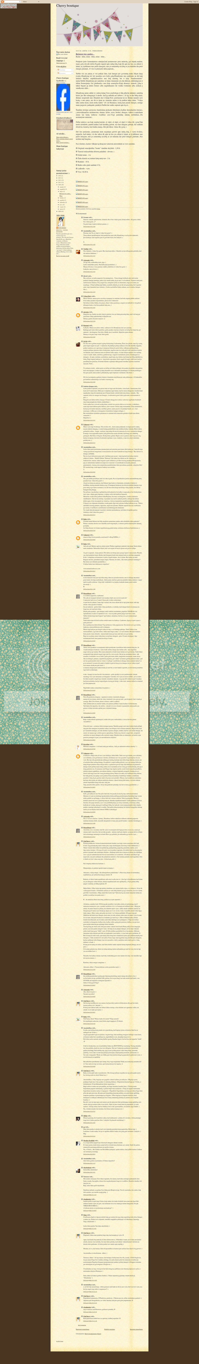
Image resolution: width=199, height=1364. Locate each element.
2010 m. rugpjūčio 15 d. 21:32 (90, 1291)
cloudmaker (87, 1199)
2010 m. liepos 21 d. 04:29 (89, 641)
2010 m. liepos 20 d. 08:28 (89, 539)
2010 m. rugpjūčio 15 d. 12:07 (90, 1280)
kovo (61, 204)
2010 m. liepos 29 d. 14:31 (89, 1172)
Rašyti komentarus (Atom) (93, 1334)
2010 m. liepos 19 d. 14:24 (89, 271)
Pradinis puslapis (109, 1329)
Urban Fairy (87, 296)
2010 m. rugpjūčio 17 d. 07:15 (90, 1312)
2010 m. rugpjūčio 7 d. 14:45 (89, 1228)
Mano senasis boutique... (62, 142)
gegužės (62, 200)
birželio (62, 198)
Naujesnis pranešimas (82, 1329)
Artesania (86, 260)
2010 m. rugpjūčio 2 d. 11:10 (89, 1195)
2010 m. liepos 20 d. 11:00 (89, 589)
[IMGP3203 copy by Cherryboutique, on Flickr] (82, 206)
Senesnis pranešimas (136, 1329)
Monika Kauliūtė (88, 1140)
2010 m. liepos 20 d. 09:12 (89, 571)
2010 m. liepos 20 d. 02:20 (89, 472)
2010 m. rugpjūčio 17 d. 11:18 (90, 1321)
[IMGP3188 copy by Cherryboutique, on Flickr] (82, 194)
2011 (59, 182)
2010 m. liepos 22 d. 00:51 (89, 1012)
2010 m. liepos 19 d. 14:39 (89, 292)
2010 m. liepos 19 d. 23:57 (89, 420)
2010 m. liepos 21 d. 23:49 (89, 969)
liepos (61, 191)
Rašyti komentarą (82, 1325)
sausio (61, 209)
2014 (59, 176)
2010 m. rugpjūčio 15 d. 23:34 (90, 1303)
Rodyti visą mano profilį (62, 256)
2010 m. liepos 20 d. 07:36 (89, 530)
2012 (59, 180)
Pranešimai (62, 70)
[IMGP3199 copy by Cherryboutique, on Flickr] (82, 198)
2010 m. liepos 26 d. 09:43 (89, 1154)
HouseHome (87, 593)
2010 (59, 185)
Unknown (86, 424)
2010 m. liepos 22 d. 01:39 (89, 1023)
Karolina (86, 744)
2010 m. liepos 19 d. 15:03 (89, 307)
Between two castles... (65, 193)
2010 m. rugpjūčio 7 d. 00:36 (89, 1210)
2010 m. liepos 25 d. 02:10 (89, 1136)
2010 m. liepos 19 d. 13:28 (89, 226)
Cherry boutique (67, 5)
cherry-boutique (60, 82)
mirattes (86, 312)
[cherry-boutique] (63, 110)
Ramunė (86, 325)
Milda (85, 1116)
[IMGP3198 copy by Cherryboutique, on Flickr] (82, 190)
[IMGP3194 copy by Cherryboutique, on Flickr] (82, 186)
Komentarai (62, 73)
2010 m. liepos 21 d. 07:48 (89, 749)
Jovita (85, 341)
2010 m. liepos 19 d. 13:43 (89, 256)
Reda (85, 519)
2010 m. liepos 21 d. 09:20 (89, 812)
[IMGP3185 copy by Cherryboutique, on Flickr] (82, 181)
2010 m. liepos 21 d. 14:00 (89, 823)
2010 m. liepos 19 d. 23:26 (89, 382)
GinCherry (62, 228)
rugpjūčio (62, 189)
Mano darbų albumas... (62, 137)
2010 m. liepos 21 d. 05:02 (89, 713)
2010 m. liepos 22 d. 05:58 (89, 1066)
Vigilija (85, 249)
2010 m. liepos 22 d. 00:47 (89, 985)
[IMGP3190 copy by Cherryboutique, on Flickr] (82, 202)
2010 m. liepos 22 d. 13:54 (89, 1122)
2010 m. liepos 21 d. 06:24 (89, 740)
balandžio (62, 202)
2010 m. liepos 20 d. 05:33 (89, 515)
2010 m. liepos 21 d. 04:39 (89, 690)
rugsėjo (62, 187)
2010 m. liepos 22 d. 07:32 (89, 1111)
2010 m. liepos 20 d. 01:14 (89, 443)
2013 (59, 178)
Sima (85, 1215)
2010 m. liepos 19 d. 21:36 (89, 321)
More (61, 196)
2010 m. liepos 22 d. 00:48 (89, 996)
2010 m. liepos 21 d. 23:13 (89, 837)
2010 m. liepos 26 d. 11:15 (89, 1163)
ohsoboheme (87, 1167)
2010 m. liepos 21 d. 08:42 (89, 787)
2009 (59, 211)
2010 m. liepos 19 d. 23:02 (89, 337)
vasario (62, 207)
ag (84, 1127)
